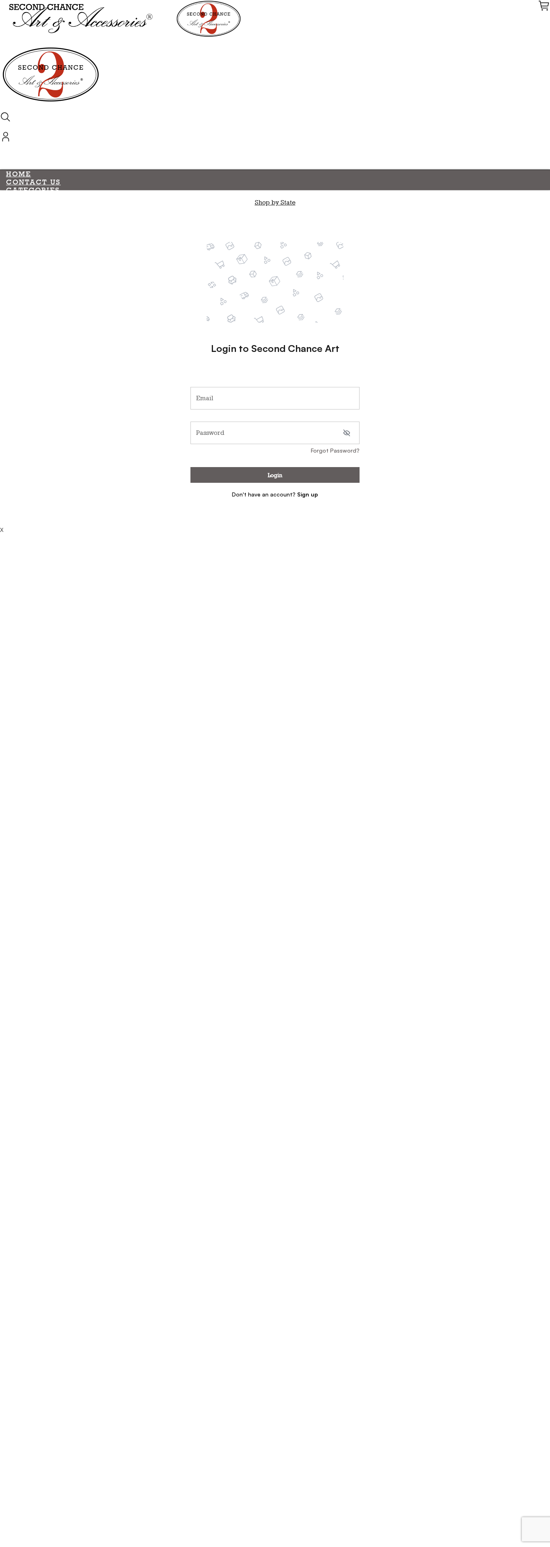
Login (275, 475)
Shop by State (275, 202)
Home (18, 174)
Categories (33, 190)
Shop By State (38, 523)
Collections (35, 339)
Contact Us (33, 182)
